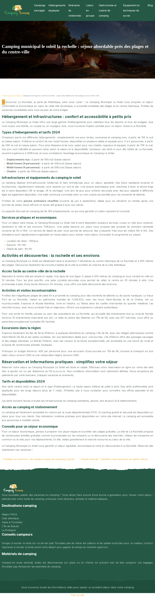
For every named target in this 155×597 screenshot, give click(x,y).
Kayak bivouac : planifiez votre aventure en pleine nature (115, 459)
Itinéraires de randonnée (74, 10)
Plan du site (77, 595)
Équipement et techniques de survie (131, 10)
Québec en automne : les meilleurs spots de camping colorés (39, 459)
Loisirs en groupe (90, 10)
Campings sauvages (39, 8)
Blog (150, 5)
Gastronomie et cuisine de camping (107, 10)
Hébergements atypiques (56, 8)
